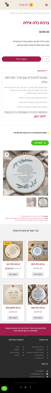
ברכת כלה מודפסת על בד (24, 218)
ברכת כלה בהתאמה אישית (27, 13)
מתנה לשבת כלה (31, 220)
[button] (46, 5)
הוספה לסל (21, 59)
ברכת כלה (39, 13)
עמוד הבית (46, 13)
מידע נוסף (41, 71)
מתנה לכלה (40, 220)
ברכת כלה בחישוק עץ (38, 218)
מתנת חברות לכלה (20, 220)
